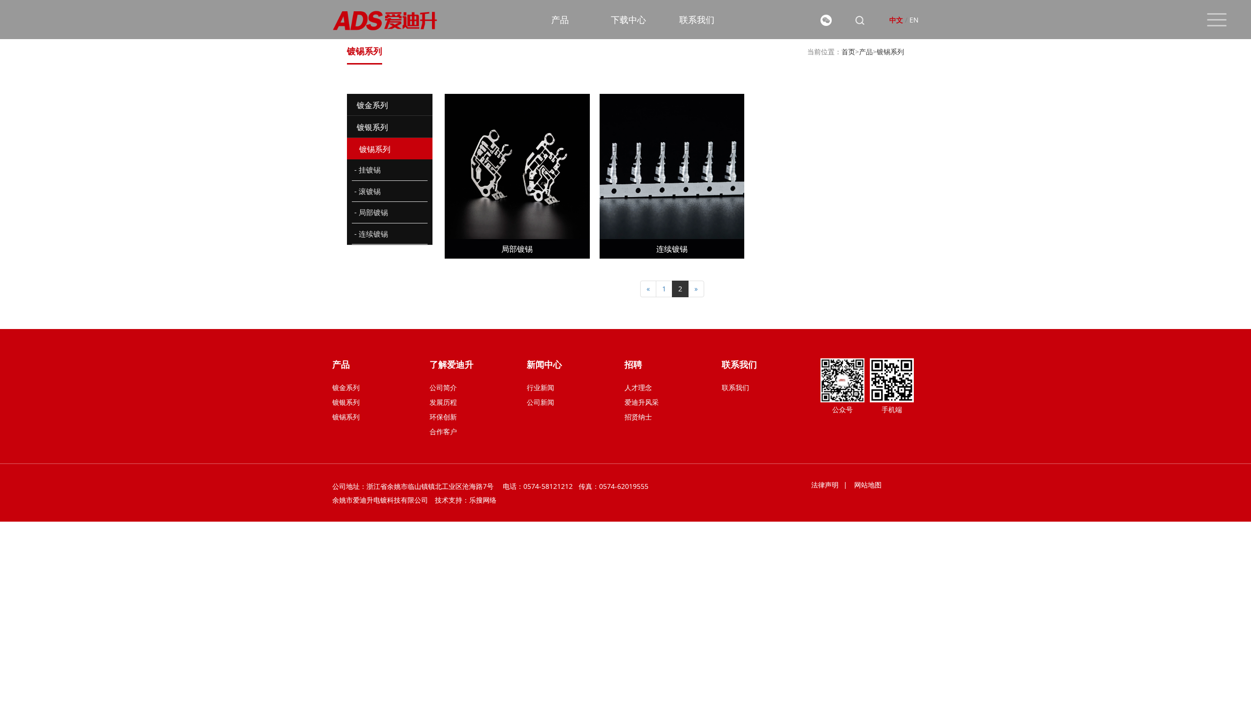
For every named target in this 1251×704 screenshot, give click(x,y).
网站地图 (868, 484)
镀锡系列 (890, 51)
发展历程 (443, 402)
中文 (896, 19)
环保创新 (443, 416)
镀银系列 (346, 402)
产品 (866, 51)
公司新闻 (540, 402)
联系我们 (735, 387)
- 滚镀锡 (367, 191)
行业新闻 (540, 387)
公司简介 (443, 387)
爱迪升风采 (642, 402)
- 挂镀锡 (367, 170)
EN (914, 19)
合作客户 (443, 431)
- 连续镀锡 (371, 234)
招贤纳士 (638, 416)
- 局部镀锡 (371, 212)
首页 (848, 51)
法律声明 (825, 484)
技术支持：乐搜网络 (465, 500)
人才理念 (638, 387)
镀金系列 (346, 387)
